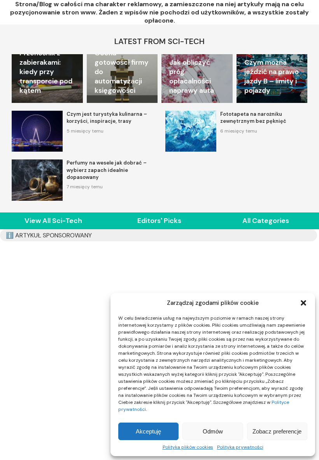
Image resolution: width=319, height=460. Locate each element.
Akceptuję (148, 431)
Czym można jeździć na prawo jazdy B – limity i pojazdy (271, 76)
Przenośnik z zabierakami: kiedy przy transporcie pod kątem (45, 71)
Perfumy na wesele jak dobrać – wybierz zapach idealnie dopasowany (107, 169)
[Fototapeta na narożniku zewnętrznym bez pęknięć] (190, 131)
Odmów (213, 431)
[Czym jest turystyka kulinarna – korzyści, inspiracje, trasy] (37, 131)
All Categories (265, 220)
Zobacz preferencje (276, 431)
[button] (303, 303)
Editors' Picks (159, 220)
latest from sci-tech (159, 41)
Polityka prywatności (240, 447)
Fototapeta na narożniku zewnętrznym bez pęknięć (253, 117)
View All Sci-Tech (53, 220)
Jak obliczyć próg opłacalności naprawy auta (191, 76)
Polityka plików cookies (188, 447)
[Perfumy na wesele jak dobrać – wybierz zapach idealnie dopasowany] (37, 179)
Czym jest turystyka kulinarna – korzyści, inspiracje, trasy (107, 117)
